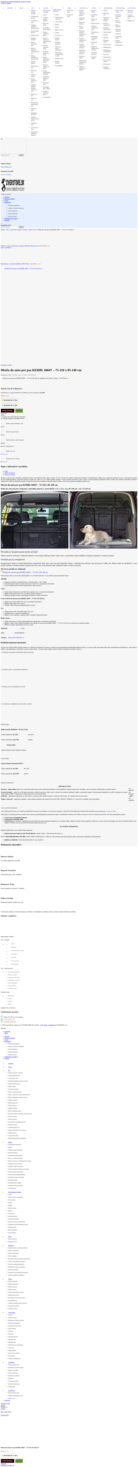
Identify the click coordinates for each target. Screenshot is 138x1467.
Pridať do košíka (7, 1461)
